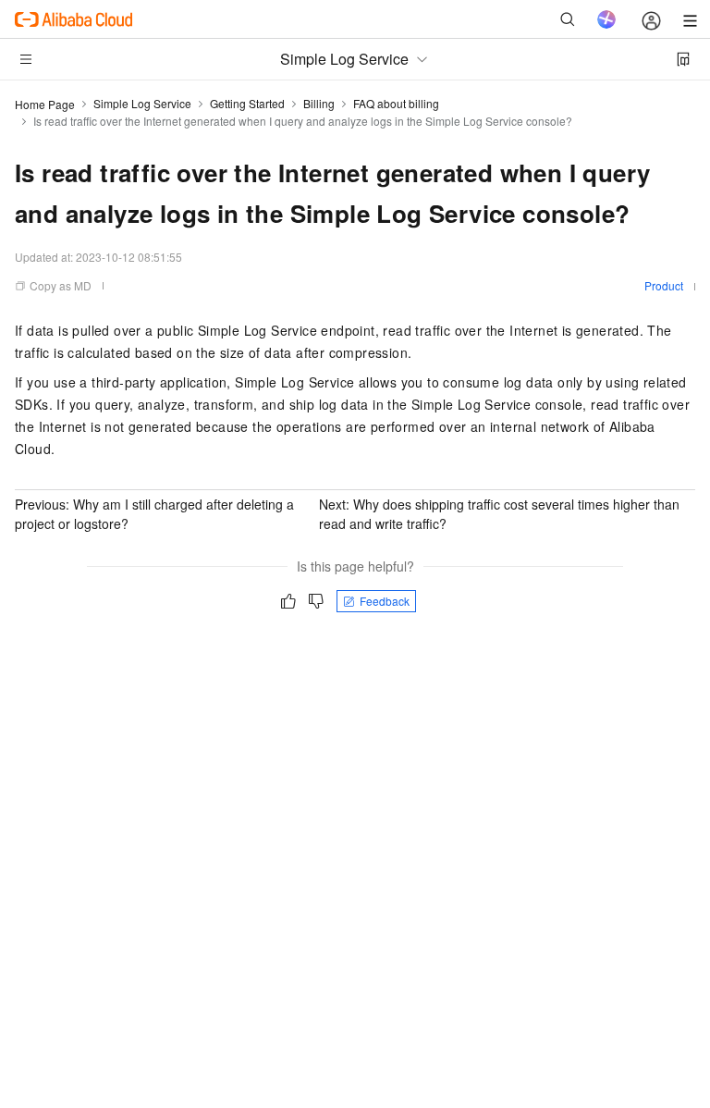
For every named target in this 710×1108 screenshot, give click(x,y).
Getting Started (247, 103)
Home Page (45, 104)
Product (663, 285)
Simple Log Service (142, 103)
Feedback (385, 601)
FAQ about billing (396, 103)
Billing (319, 103)
